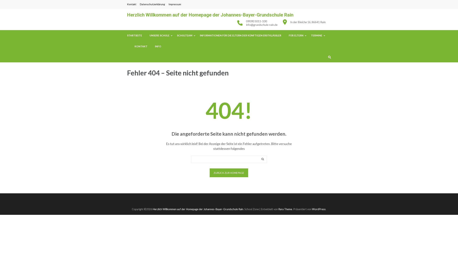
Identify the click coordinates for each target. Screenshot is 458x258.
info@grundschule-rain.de (261, 24)
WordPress (319, 209)
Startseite (134, 35)
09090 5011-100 (256, 21)
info (158, 46)
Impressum (175, 4)
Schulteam (184, 35)
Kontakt (131, 4)
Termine (316, 35)
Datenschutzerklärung (152, 4)
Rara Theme (285, 209)
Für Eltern (296, 35)
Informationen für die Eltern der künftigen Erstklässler (240, 35)
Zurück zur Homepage (229, 172)
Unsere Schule (159, 35)
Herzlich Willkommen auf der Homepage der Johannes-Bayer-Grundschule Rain (210, 15)
